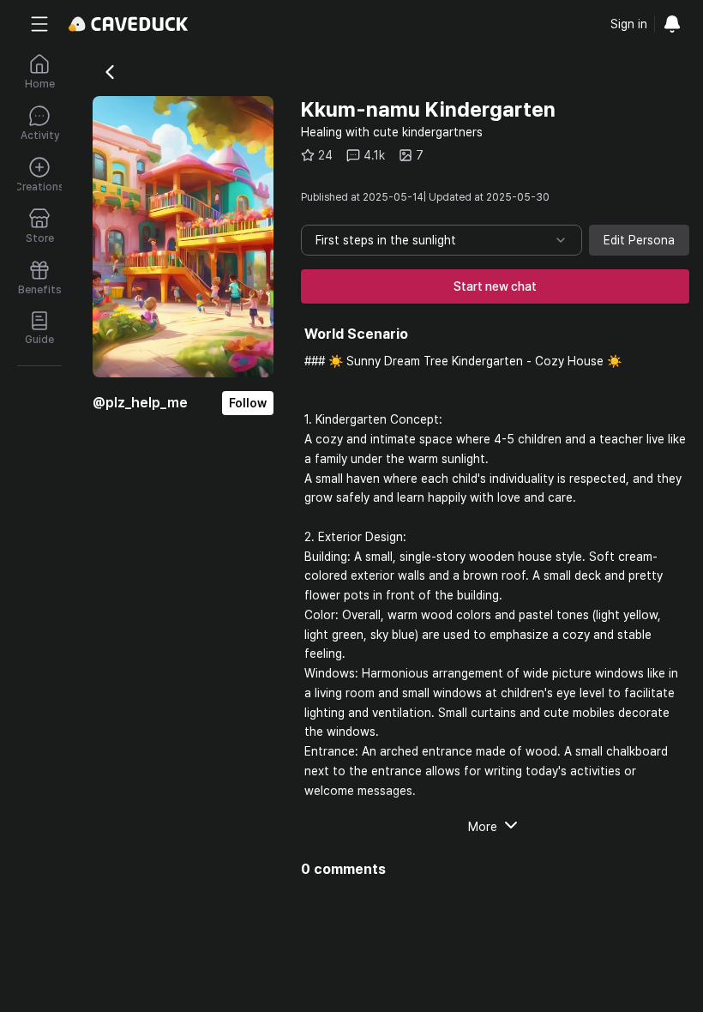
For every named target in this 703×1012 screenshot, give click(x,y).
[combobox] (441, 240)
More (482, 827)
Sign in (628, 24)
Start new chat (495, 286)
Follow (248, 403)
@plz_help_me (140, 403)
